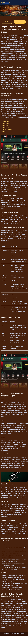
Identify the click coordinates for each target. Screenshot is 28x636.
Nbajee (4, 131)
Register (20, 21)
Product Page (5, 121)
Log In (6, 21)
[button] (1, 10)
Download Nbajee (7, 129)
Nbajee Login (5, 123)
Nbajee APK (5, 127)
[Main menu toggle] (25, 2)
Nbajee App (5, 125)
